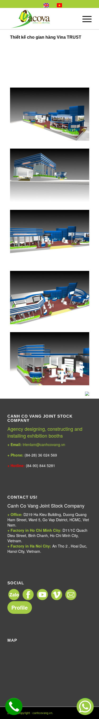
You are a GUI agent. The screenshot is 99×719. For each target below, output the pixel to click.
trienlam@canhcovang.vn (36, 444)
